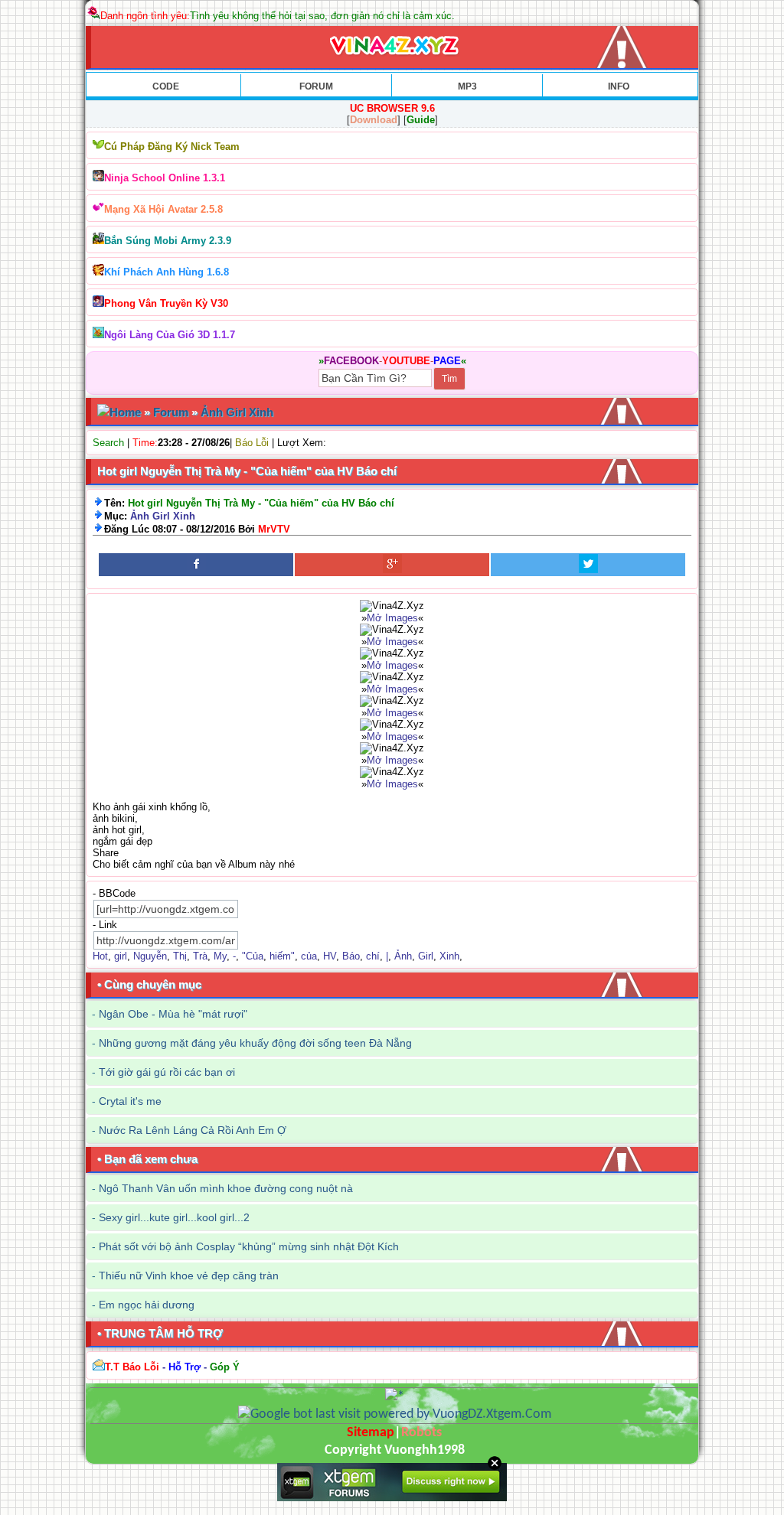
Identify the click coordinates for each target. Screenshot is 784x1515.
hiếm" (282, 956)
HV (329, 956)
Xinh (449, 956)
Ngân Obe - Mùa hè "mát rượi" (173, 1014)
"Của (252, 956)
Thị (180, 956)
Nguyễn (150, 956)
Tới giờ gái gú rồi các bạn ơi (167, 1072)
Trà (200, 956)
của (309, 956)
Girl (425, 956)
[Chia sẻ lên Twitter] (588, 564)
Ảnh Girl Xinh (237, 412)
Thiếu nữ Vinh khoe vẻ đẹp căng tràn (189, 1275)
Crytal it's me (130, 1101)
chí (373, 956)
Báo (351, 956)
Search (108, 442)
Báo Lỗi (252, 442)
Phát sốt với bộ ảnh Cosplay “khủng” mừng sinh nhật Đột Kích (249, 1246)
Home (125, 412)
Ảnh (403, 956)
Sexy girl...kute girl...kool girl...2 (174, 1217)
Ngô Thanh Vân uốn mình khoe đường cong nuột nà (226, 1188)
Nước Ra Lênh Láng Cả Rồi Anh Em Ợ (192, 1130)
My (220, 956)
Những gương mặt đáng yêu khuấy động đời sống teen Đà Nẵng (255, 1043)
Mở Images (392, 618)
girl (120, 956)
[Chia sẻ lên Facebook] (196, 564)
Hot (100, 956)
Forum (170, 412)
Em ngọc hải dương (146, 1304)
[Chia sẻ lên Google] (392, 564)
